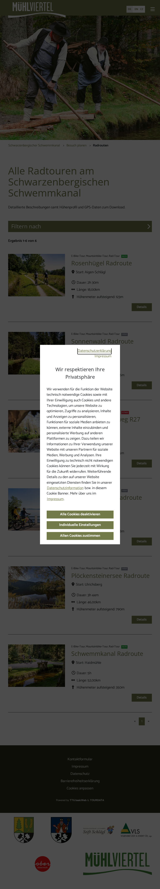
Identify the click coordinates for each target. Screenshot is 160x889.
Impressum (103, 357)
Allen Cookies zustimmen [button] (80, 536)
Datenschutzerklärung (94, 351)
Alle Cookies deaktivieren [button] (80, 514)
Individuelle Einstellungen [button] (80, 525)
